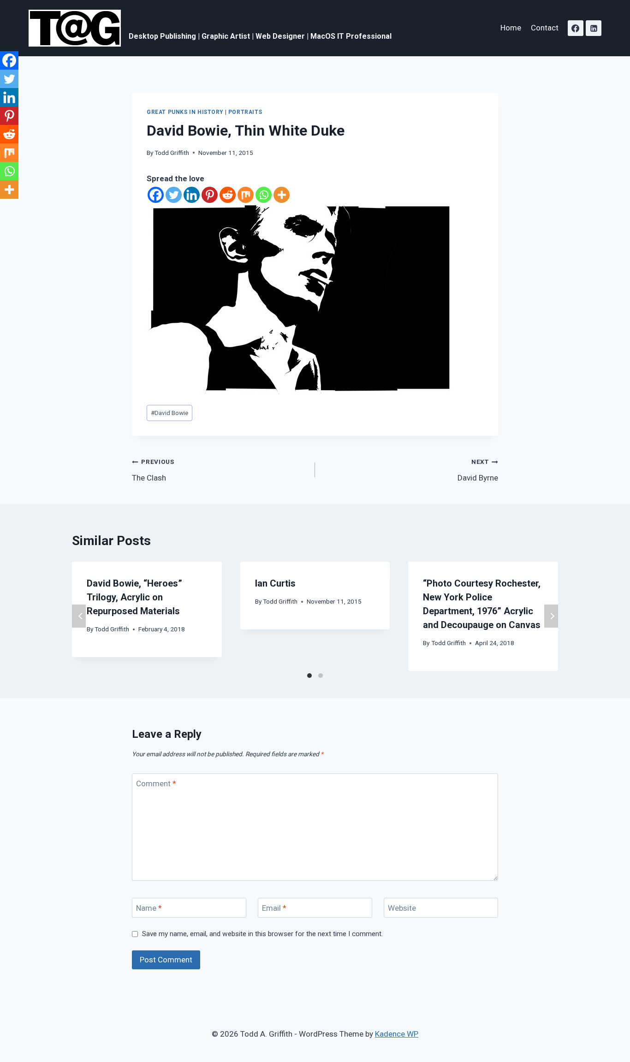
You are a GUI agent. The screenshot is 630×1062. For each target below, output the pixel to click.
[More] (281, 195)
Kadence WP (396, 1033)
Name (149, 908)
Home (510, 27)
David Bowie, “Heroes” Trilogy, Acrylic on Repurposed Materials (134, 597)
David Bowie (169, 412)
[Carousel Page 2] (320, 675)
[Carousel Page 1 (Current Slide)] (309, 675)
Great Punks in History (185, 112)
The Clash (153, 470)
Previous (79, 616)
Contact (545, 27)
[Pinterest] (210, 195)
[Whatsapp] (264, 195)
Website (402, 908)
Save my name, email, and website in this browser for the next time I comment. (262, 934)
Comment (156, 783)
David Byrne (478, 470)
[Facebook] (575, 28)
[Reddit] (228, 195)
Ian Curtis (275, 583)
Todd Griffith (172, 152)
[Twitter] (174, 195)
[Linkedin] (593, 28)
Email (274, 908)
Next (551, 616)
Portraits (245, 112)
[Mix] (246, 195)
